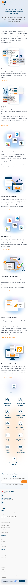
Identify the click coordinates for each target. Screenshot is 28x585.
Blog (2, 538)
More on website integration (8, 210)
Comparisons (3, 546)
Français (7, 575)
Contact (2, 569)
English (11, 575)
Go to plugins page (5, 249)
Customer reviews (4, 571)
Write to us (3, 555)
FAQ (2, 553)
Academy (3, 539)
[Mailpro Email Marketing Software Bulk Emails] (4, 3)
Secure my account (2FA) (6, 559)
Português (4, 577)
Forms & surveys (4, 532)
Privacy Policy (15, 581)
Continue (22, 580)
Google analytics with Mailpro (8, 337)
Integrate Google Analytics (9, 317)
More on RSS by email (6, 377)
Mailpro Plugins (6, 236)
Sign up (24, 481)
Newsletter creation (5, 525)
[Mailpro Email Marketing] (3, 509)
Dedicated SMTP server (5, 529)
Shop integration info (6, 170)
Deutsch (24, 575)
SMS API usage (4, 125)
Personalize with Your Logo (9, 276)
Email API (4, 69)
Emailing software (4, 524)
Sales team (3, 567)
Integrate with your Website (9, 196)
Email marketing (4, 544)
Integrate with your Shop (8, 152)
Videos (2, 543)
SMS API (3, 107)
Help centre (3, 552)
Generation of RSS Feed (8, 364)
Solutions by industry (5, 522)
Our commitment (4, 566)
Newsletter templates (5, 527)
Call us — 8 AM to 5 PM (6, 557)
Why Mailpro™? (4, 564)
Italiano (20, 575)
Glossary (3, 541)
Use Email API (4, 80)
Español (15, 575)
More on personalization (7, 291)
